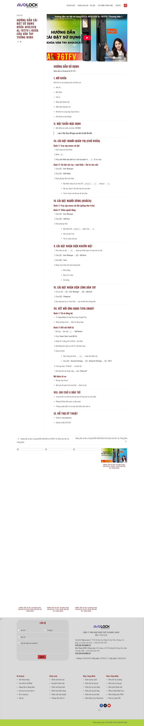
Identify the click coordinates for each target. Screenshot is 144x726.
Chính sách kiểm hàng (59, 690)
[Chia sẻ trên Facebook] (18, 42)
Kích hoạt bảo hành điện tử (26, 691)
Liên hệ (21, 698)
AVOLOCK (19, 15)
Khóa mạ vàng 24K (114, 698)
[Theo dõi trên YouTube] (109, 705)
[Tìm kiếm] (125, 5)
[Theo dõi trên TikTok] (105, 705)
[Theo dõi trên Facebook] (101, 705)
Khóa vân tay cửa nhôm (92, 687)
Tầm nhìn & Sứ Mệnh (25, 683)
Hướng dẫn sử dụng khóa (27, 687)
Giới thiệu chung (24, 679)
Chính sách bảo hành (58, 687)
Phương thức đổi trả (58, 698)
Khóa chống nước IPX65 (116, 694)
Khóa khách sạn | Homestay (94, 698)
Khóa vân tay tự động (115, 679)
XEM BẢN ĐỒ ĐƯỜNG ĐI (83, 653)
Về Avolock (71, 5)
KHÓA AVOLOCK (83, 5)
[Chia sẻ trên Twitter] (20, 42)
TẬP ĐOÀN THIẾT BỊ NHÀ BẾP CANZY (116, 722)
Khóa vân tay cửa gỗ (91, 683)
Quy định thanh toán (58, 683)
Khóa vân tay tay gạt (115, 683)
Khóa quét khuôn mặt (115, 687)
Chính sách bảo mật (58, 679)
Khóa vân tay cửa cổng (92, 690)
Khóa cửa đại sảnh (91, 679)
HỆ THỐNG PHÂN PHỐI (105, 5)
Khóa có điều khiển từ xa (116, 690)
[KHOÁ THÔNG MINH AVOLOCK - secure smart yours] (27, 5)
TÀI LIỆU (92, 5)
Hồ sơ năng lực (23, 694)
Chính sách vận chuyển (59, 694)
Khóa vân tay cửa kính (92, 694)
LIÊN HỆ (118, 5)
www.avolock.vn (66, 417)
